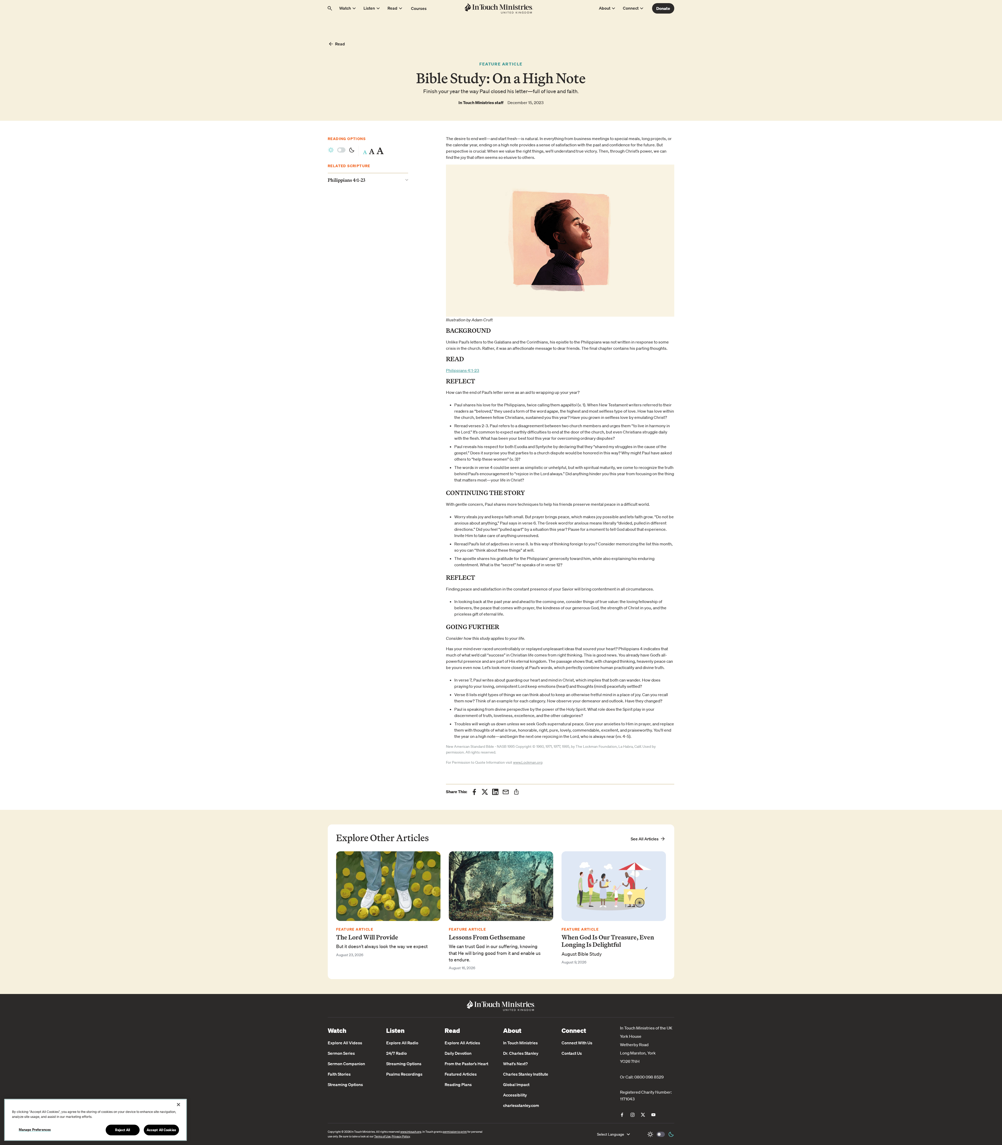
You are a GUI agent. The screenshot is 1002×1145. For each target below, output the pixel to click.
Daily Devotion (458, 1053)
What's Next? (515, 1063)
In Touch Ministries (520, 1042)
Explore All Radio (402, 1042)
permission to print (455, 1132)
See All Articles (645, 838)
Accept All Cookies (161, 1130)
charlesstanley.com (521, 1105)
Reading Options (347, 138)
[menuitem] (622, 1115)
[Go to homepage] (498, 8)
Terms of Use (382, 1136)
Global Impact (516, 1084)
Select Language (610, 1134)
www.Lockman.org (527, 762)
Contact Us (572, 1053)
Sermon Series (341, 1053)
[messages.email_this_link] (506, 792)
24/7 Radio (396, 1053)
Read (340, 43)
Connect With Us (577, 1042)
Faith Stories (339, 1074)
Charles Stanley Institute (525, 1074)
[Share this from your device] (516, 791)
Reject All (122, 1130)
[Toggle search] (330, 8)
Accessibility (515, 1095)
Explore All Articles (462, 1042)
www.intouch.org (410, 1132)
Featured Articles (461, 1074)
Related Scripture (349, 165)
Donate (663, 8)
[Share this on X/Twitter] (485, 792)
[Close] (178, 1104)
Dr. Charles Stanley (520, 1053)
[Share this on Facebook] (474, 792)
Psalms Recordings (404, 1074)
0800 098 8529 (649, 1077)
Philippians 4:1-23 (462, 370)
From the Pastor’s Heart (466, 1063)
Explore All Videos (345, 1042)
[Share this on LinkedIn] (495, 792)
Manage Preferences (35, 1129)
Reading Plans (458, 1084)
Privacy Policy (401, 1136)
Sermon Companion (346, 1063)
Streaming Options (345, 1084)
